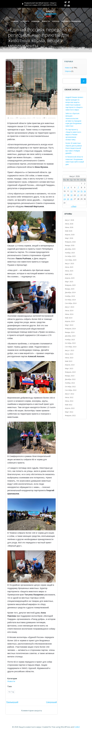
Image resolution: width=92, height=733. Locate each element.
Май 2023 (68, 361)
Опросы (55, 21)
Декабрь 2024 (70, 292)
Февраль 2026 (70, 242)
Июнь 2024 (69, 314)
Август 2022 (69, 394)
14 (78, 191)
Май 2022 (68, 405)
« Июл (73, 206)
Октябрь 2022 (70, 386)
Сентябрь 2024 (70, 303)
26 (71, 199)
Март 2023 (69, 368)
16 (85, 191)
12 (71, 191)
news (12, 118)
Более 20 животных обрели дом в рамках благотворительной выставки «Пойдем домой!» (74, 148)
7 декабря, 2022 (25, 118)
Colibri (77, 727)
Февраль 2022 (70, 415)
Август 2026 (69, 220)
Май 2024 (68, 318)
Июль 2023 (69, 354)
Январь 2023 (69, 376)
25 (68, 199)
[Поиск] (83, 81)
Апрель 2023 (69, 365)
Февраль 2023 (70, 372)
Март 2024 (69, 325)
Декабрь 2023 (70, 336)
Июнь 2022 (69, 401)
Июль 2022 (69, 397)
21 (78, 195)
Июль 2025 (69, 267)
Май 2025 (68, 274)
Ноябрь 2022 (70, 383)
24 (65, 199)
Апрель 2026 (69, 235)
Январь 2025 (69, 289)
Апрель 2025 (69, 278)
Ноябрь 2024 (70, 296)
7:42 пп (38, 118)
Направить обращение (71, 21)
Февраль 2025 (70, 285)
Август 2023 (69, 350)
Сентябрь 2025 (70, 260)
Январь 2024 (69, 332)
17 (65, 195)
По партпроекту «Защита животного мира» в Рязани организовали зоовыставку (73, 134)
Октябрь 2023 (70, 343)
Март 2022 (69, 412)
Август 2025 (69, 263)
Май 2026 (68, 231)
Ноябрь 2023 (70, 339)
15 (81, 191)
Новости (46, 21)
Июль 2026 (69, 224)
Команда (36, 21)
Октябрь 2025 (70, 256)
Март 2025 (69, 282)
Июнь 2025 (69, 271)
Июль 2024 (69, 310)
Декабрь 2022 (70, 379)
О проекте (24, 21)
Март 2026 (69, 238)
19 (71, 195)
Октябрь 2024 (70, 300)
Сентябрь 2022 (70, 390)
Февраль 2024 (70, 329)
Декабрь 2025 (70, 249)
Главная (14, 21)
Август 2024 (69, 307)
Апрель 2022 (69, 408)
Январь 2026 (69, 245)
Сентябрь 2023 (70, 347)
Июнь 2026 (69, 227)
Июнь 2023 (69, 358)
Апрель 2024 (69, 321)
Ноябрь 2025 (70, 253)
